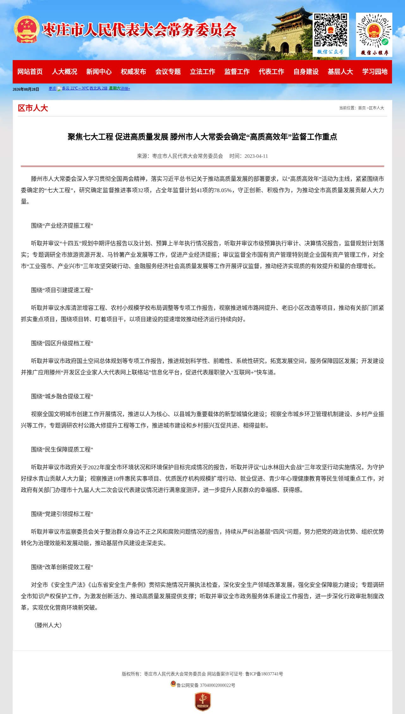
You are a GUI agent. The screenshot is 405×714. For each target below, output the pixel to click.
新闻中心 (99, 71)
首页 (362, 108)
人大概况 (64, 71)
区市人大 (376, 108)
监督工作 (237, 71)
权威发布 (133, 71)
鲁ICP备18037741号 (264, 674)
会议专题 (168, 71)
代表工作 (271, 71)
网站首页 (30, 71)
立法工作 (202, 71)
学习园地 (375, 71)
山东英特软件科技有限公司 (202, 662)
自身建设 (306, 71)
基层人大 (340, 71)
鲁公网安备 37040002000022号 (206, 685)
